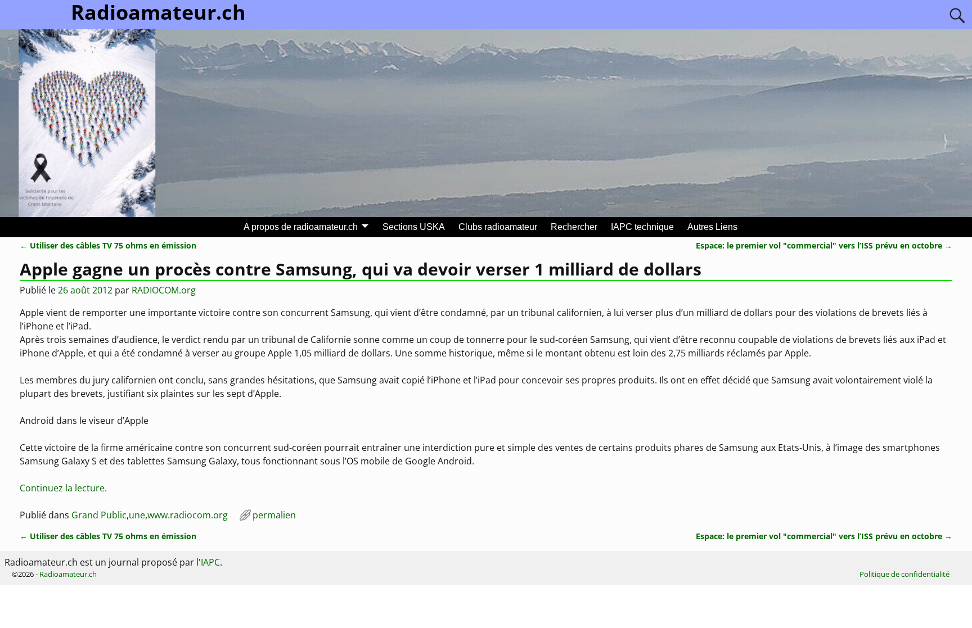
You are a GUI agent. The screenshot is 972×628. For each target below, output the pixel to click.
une (137, 515)
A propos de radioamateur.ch (301, 227)
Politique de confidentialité (905, 574)
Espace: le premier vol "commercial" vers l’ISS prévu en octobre (824, 245)
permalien (274, 515)
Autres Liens (712, 227)
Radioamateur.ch (68, 574)
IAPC (210, 562)
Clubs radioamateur (497, 227)
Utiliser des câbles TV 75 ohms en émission (108, 245)
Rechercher (574, 227)
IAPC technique (642, 227)
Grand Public (99, 515)
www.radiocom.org (187, 515)
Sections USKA (413, 227)
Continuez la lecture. (63, 488)
